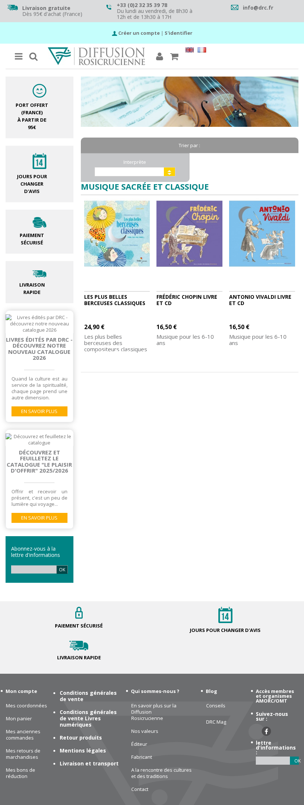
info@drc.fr (258, 7)
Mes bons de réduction (20, 773)
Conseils (215, 706)
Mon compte (21, 691)
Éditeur (139, 744)
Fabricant (141, 757)
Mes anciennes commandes (23, 734)
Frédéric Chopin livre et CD (186, 300)
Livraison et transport (89, 763)
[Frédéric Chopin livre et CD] (189, 234)
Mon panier (19, 719)
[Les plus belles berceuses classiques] (117, 234)
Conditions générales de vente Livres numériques (88, 718)
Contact (139, 789)
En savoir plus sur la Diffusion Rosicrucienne (153, 712)
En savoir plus (39, 411)
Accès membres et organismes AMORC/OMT (275, 696)
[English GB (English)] (189, 50)
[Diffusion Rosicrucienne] (96, 56)
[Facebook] (266, 731)
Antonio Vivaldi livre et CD (260, 300)
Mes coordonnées (26, 706)
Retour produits (81, 737)
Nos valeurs (144, 731)
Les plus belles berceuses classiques (114, 300)
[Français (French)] (202, 50)
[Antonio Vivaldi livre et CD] (262, 234)
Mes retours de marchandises (23, 754)
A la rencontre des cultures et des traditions (161, 773)
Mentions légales (83, 750)
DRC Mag (216, 722)
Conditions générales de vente (88, 696)
